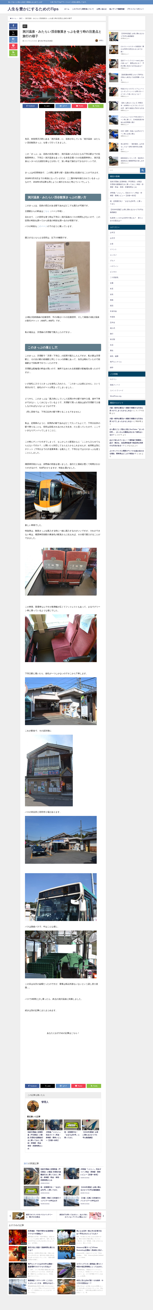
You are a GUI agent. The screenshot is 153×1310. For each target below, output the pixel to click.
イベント (113, 249)
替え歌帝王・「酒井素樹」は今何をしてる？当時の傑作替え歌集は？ (132, 146)
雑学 (111, 367)
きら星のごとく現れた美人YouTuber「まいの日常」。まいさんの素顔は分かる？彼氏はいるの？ (126, 432)
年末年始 (113, 311)
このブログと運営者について (83, 9)
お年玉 (112, 232)
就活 (111, 305)
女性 (111, 294)
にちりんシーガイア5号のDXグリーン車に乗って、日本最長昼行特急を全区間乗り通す (132, 119)
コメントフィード (116, 390)
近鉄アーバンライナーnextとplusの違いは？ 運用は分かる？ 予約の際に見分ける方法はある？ (132, 63)
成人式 (112, 328)
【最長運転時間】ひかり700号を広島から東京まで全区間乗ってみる (132, 77)
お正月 (112, 238)
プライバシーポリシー (135, 9)
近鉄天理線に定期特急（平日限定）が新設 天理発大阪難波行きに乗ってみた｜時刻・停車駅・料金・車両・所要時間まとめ (126, 184)
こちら (46, 211)
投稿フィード (115, 385)
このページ (42, 226)
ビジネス (113, 272)
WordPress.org (115, 396)
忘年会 (112, 322)
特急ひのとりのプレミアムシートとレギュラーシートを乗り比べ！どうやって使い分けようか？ (132, 91)
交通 (111, 283)
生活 (111, 345)
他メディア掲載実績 (116, 9)
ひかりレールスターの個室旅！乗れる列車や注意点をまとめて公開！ (132, 49)
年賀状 (112, 317)
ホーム (66, 9)
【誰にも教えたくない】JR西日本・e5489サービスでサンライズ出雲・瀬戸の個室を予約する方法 (132, 105)
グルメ (112, 260)
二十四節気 (114, 277)
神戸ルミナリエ (116, 362)
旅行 (24, 26)
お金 (111, 244)
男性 (111, 350)
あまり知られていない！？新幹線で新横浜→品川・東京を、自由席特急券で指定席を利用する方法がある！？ (126, 442)
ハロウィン (114, 266)
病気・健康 (114, 356)
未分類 (112, 339)
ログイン (113, 379)
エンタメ (113, 255)
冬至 (111, 288)
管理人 (101, 40)
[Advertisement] (63, 1058)
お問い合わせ (102, 9)
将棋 (111, 300)
